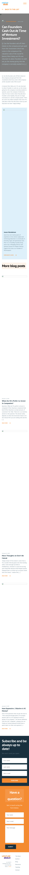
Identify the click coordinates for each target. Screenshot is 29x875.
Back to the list (12, 9)
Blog (16, 861)
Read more (5, 423)
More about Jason (9, 255)
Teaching (17, 867)
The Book (18, 856)
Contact (17, 870)
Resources (18, 864)
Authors (17, 859)
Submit (10, 847)
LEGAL (10, 866)
